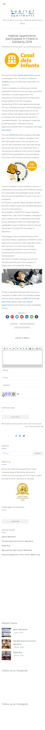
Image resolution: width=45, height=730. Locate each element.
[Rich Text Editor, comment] (22, 357)
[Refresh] (18, 393)
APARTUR (13, 135)
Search (38, 453)
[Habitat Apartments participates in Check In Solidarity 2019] (22, 60)
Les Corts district (33, 426)
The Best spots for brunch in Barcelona (17, 541)
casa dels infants (27, 324)
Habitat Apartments (33, 47)
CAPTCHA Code (8, 408)
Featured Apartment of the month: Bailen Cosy (21, 555)
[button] (4, 348)
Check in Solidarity (22, 327)
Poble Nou (6, 546)
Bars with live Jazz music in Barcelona (17, 550)
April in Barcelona (9, 537)
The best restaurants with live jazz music (22, 424)
